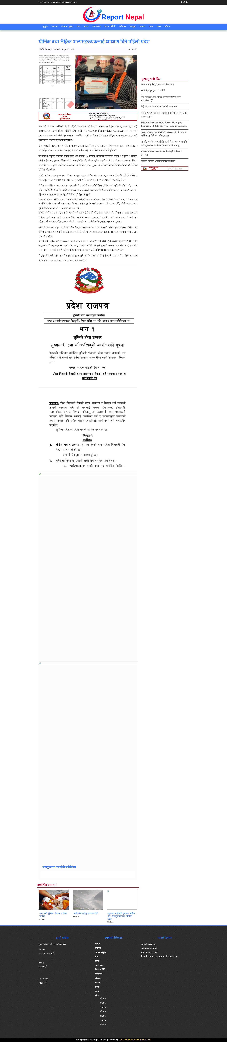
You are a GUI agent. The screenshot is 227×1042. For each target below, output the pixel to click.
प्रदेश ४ (103, 1011)
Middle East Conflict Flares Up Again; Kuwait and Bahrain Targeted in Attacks (164, 124)
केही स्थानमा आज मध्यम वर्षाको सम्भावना (159, 107)
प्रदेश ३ (103, 1007)
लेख (78, 27)
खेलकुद (133, 27)
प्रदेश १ (103, 998)
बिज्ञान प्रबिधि (110, 27)
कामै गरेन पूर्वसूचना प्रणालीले (153, 91)
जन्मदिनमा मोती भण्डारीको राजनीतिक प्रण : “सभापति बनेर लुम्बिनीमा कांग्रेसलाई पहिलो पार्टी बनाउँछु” (164, 143)
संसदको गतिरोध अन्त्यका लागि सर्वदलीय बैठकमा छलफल (161, 153)
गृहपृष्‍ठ (45, 27)
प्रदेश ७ (103, 1024)
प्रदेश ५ (103, 1016)
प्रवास (151, 27)
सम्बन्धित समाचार (46, 885)
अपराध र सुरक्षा (67, 27)
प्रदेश (167, 27)
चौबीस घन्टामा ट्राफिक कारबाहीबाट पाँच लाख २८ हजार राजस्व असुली (164, 115)
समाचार (54, 27)
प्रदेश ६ (103, 1020)
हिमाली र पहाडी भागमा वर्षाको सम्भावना (158, 161)
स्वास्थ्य (142, 27)
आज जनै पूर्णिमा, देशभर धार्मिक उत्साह (157, 85)
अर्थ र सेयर (96, 27)
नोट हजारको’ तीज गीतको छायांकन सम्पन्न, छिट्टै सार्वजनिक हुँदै (161, 99)
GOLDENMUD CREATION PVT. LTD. (135, 1039)
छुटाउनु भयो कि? (150, 79)
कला (159, 27)
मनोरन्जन (122, 27)
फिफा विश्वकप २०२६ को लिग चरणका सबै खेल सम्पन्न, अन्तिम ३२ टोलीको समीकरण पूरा (164, 134)
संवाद (86, 27)
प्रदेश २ (103, 1003)
